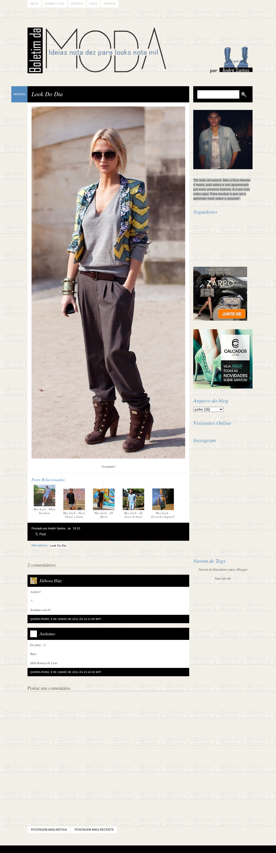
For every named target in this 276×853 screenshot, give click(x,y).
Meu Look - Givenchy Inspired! (163, 515)
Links (93, 3)
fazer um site (223, 578)
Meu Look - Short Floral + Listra (74, 515)
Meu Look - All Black (103, 515)
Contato (77, 3)
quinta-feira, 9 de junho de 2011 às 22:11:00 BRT (65, 619)
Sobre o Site (54, 3)
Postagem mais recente (94, 829)
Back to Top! (170, 849)
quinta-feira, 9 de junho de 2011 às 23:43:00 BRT (65, 672)
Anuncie (110, 3)
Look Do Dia (47, 94)
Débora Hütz (51, 580)
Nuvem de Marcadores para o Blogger (223, 569)
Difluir (152, 849)
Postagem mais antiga (49, 829)
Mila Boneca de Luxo (43, 663)
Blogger (123, 849)
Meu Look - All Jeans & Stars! (133, 515)
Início (34, 3)
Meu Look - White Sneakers (44, 511)
